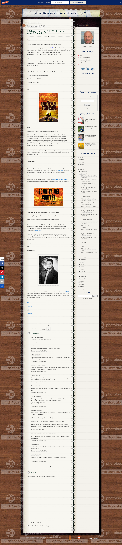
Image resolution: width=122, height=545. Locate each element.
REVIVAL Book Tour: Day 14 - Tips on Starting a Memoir (88, 199)
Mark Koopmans (35, 410)
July (82, 264)
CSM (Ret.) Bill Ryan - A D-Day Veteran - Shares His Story (91, 119)
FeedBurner (90, 108)
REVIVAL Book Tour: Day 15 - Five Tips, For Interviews (88, 195)
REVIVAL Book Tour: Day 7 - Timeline (87, 226)
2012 (80, 286)
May (82, 269)
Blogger (90, 298)
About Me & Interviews (85, 57)
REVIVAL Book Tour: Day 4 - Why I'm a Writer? (88, 237)
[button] (43, 2)
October (82, 257)
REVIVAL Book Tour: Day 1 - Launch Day (89, 249)
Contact (87, 25)
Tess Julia (33, 444)
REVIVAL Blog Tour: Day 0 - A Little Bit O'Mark (89, 253)
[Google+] (92, 70)
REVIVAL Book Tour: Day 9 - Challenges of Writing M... (87, 218)
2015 (80, 169)
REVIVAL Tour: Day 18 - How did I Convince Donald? (88, 180)
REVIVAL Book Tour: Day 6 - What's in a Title (89, 230)
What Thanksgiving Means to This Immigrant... (88, 184)
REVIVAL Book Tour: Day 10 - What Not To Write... (89, 214)
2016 (80, 167)
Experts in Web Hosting (94, 538)
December (83, 171)
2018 (80, 164)
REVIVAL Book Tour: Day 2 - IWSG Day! (89, 245)
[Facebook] (2, 263)
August (82, 262)
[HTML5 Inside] (79, 537)
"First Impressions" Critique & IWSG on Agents (91, 127)
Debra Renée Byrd (35, 354)
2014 (80, 281)
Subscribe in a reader (88, 46)
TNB (60, 537)
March (82, 274)
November (83, 173)
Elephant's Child (35, 396)
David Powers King (35, 375)
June (82, 266)
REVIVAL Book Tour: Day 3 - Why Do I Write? (88, 241)
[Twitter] (83, 70)
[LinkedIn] (87, 70)
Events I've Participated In (85, 59)
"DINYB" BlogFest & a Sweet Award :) (90, 144)
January (82, 278)
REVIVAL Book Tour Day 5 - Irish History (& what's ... (88, 234)
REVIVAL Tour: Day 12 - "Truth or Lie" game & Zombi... (88, 207)
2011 (80, 289)
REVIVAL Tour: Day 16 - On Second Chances (89, 191)
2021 (80, 157)
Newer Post (30, 523)
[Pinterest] (2, 272)
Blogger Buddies (83, 62)
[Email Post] (48, 329)
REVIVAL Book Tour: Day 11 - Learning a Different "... (87, 211)
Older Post (40, 523)
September (83, 259)
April (82, 271)
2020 (80, 159)
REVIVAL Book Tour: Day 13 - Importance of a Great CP (87, 203)
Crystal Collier (34, 386)
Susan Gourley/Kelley (36, 365)
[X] (2, 268)
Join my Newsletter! (84, 64)
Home (35, 523)
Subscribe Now (78, 2)
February (83, 276)
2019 (80, 162)
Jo (31, 346)
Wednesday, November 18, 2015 (39, 342)
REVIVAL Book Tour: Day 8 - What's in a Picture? (89, 222)
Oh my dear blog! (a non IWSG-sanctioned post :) (90, 135)
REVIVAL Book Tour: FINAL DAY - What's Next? (89, 176)
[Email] (2, 281)
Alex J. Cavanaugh (35, 337)
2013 (80, 284)
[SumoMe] (2, 286)
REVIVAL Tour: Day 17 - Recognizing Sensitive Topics (89, 188)
